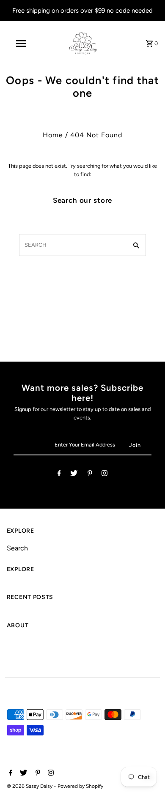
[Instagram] (104, 474)
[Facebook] (59, 474)
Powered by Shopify (80, 786)
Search (17, 548)
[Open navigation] (21, 43)
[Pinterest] (90, 474)
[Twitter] (73, 474)
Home (53, 135)
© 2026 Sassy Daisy (30, 786)
